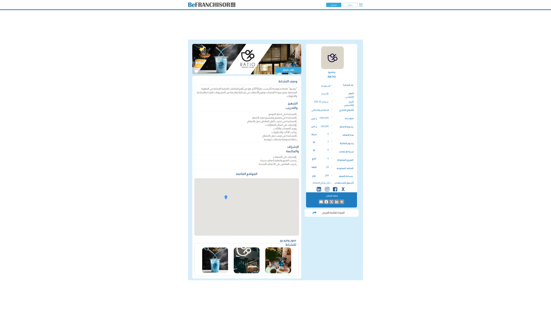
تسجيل (334, 5)
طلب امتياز (288, 69)
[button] (226, 197)
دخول (350, 5)
